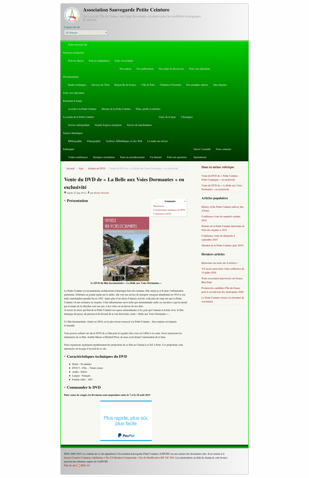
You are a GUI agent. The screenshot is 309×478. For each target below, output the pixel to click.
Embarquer (68, 149)
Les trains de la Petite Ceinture (78, 116)
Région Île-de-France (125, 84)
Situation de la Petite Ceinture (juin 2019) (222, 245)
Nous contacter (223, 149)
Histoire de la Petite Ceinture (116, 108)
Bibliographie (75, 141)
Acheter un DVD (96, 168)
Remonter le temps (72, 100)
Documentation (71, 76)
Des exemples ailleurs (197, 84)
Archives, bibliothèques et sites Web (124, 141)
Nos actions (125, 68)
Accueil (70, 168)
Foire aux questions (177, 157)
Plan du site (70, 465)
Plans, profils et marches (148, 108)
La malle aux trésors (157, 141)
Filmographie (94, 141)
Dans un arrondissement (132, 157)
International (200, 157)
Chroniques (187, 116)
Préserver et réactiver (73, 52)
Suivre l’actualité (202, 149)
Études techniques (77, 84)
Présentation (158, 206)
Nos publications (145, 68)
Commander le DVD (162, 213)
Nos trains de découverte (171, 68)
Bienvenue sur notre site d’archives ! (219, 262)
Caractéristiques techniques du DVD (169, 209)
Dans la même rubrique (217, 167)
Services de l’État (100, 84)
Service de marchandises (139, 125)
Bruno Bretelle (101, 192)
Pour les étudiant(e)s (99, 60)
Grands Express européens (108, 125)
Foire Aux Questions (199, 68)
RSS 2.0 (85, 465)
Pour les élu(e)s (76, 60)
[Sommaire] (65, 200)
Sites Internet (219, 84)
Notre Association (124, 60)
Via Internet (156, 157)
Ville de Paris (148, 84)
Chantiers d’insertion (170, 84)
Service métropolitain (79, 125)
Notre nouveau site (77, 44)
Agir (81, 168)
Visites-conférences (78, 157)
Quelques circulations (104, 157)
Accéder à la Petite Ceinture (82, 108)
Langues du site (72, 27)
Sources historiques (73, 133)
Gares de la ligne (167, 116)
